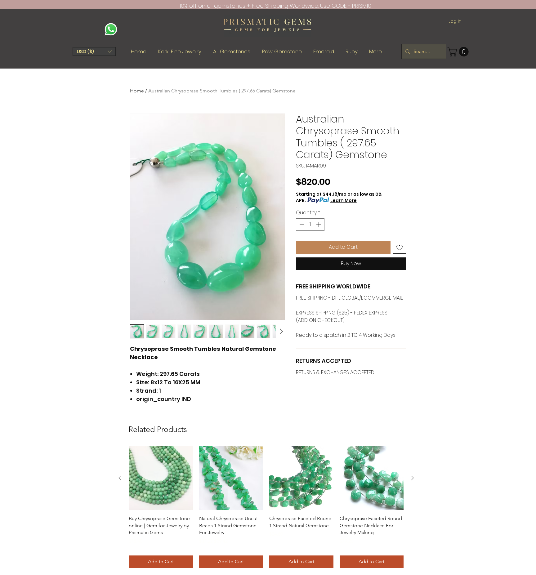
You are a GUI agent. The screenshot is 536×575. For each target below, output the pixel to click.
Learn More (343, 200)
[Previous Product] (119, 478)
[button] (94, 51)
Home (137, 91)
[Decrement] (301, 224)
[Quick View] (161, 478)
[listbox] (94, 51)
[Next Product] (412, 478)
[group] (266, 507)
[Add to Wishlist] (399, 247)
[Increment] (319, 224)
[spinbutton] (310, 224)
